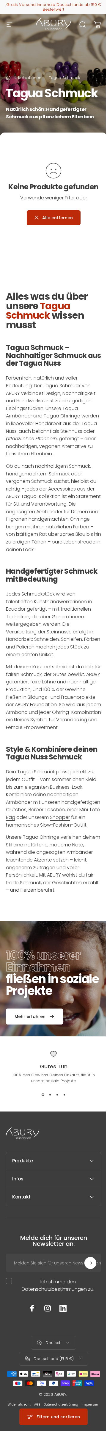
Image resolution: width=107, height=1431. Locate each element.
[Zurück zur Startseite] (8, 77)
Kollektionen (29, 77)
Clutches (16, 809)
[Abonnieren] (86, 1301)
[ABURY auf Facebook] (30, 1346)
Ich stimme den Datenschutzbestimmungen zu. (56, 1324)
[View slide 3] (57, 1094)
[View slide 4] (64, 1094)
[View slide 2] (50, 1094)
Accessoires (62, 488)
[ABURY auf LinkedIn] (60, 1346)
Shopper (60, 817)
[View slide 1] (42, 1094)
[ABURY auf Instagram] (45, 1346)
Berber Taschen (47, 809)
